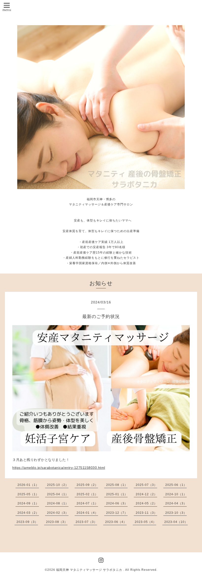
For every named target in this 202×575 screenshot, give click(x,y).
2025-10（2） (57, 485)
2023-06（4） (116, 522)
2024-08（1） (57, 503)
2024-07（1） (87, 503)
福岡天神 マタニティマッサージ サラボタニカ (89, 570)
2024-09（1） (28, 503)
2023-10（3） (176, 513)
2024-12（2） (146, 494)
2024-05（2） (146, 503)
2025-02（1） (87, 494)
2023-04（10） (176, 522)
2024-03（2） (28, 513)
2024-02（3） (57, 513)
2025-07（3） (146, 485)
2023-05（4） (145, 522)
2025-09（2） (87, 485)
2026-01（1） (28, 485)
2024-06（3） (117, 503)
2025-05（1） (28, 494)
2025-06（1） (176, 485)
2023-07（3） (86, 522)
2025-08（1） (117, 485)
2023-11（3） (146, 513)
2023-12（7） (117, 513)
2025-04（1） (57, 494)
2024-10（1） (176, 494)
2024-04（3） (176, 503)
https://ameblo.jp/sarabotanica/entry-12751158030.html (58, 468)
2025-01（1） (117, 494)
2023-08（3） (56, 522)
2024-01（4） (87, 513)
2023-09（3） (27, 522)
